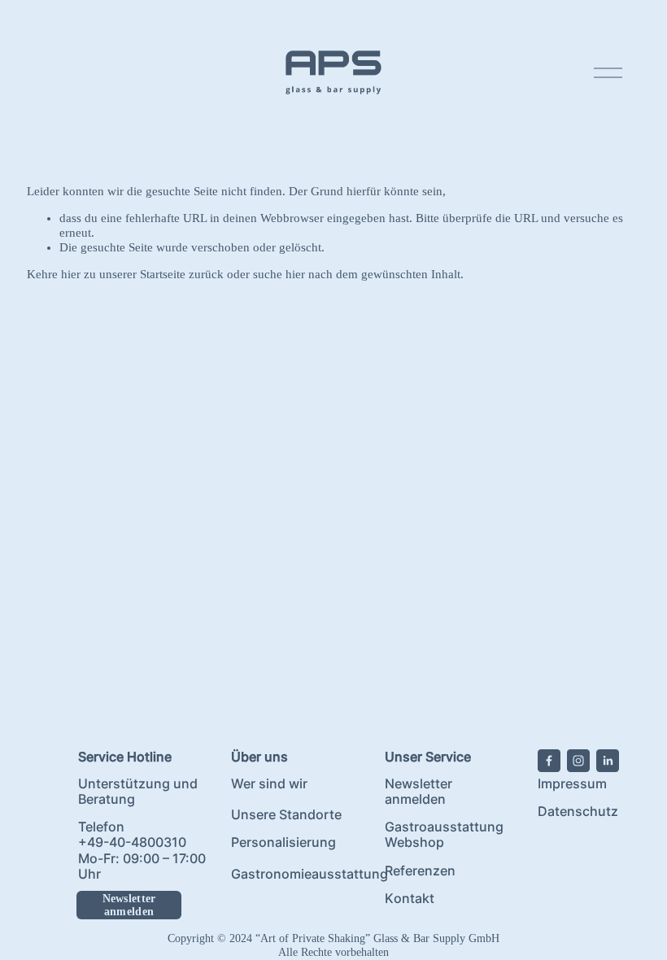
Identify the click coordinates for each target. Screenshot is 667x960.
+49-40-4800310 (132, 842)
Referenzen (420, 871)
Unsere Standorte (286, 815)
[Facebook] (549, 760)
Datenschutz (578, 811)
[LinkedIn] (607, 760)
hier (71, 274)
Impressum (572, 784)
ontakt (414, 898)
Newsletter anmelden (129, 905)
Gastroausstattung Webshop (444, 834)
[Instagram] (578, 760)
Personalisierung (283, 842)
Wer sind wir (269, 784)
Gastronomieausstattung (309, 874)
